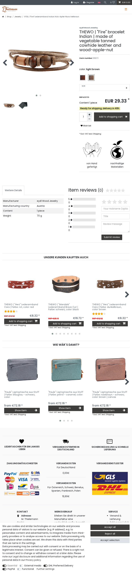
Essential (12, 565)
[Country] (99, 2)
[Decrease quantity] (89, 119)
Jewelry (17, 16)
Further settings (45, 569)
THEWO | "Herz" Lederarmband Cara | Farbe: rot (21, 305)
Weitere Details (13, 190)
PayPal (11, 569)
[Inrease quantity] (89, 114)
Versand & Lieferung (115, 517)
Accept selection (110, 540)
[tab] (13, 190)
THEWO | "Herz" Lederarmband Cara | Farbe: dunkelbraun (109, 307)
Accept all (110, 527)
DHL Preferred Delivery (61, 565)
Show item (21, 410)
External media (32, 565)
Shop (9, 16)
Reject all (110, 533)
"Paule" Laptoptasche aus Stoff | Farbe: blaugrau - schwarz (21, 394)
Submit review (112, 237)
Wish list (87, 125)
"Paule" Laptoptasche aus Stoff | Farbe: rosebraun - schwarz (109, 394)
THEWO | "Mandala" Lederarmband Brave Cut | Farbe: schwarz (63, 307)
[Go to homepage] (3, 16)
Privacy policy (33, 560)
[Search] (105, 2)
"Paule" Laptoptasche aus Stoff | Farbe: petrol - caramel (65, 393)
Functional (28, 569)
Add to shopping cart (111, 116)
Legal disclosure (21, 556)
